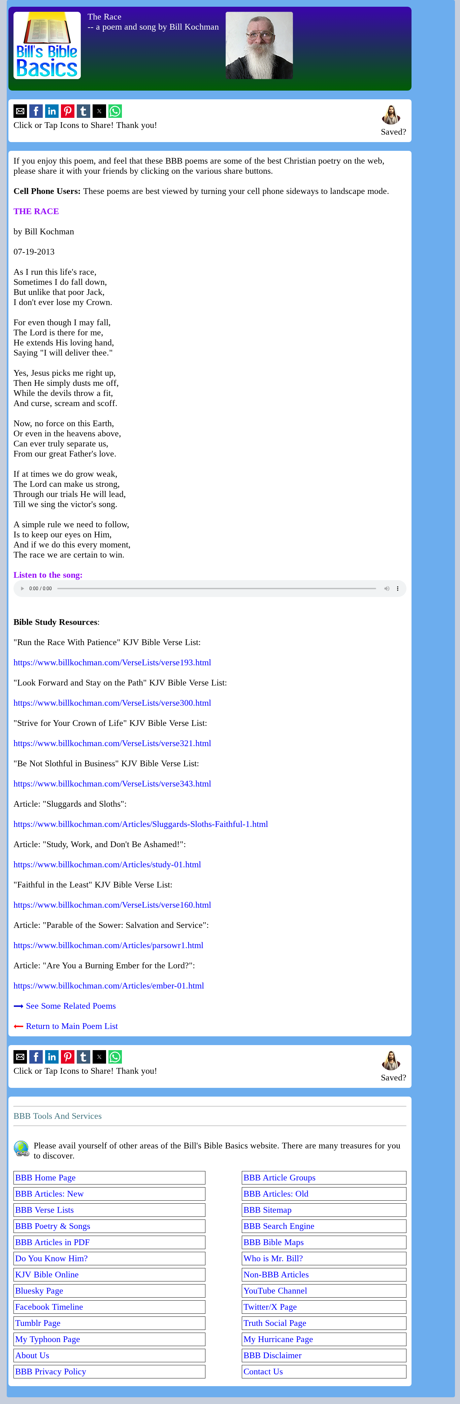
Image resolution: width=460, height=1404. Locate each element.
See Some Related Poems (71, 1006)
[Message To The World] (391, 122)
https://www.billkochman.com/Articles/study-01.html (107, 864)
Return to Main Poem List (72, 1026)
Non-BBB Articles (276, 1274)
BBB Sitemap (267, 1210)
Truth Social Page (274, 1323)
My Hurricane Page (278, 1339)
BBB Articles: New (49, 1194)
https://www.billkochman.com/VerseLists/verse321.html (112, 743)
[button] (20, 111)
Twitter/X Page (270, 1307)
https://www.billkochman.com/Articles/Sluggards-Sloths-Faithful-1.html (140, 824)
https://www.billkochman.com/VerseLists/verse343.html (112, 784)
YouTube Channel (275, 1291)
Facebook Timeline (49, 1307)
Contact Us (263, 1371)
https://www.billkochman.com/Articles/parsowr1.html (108, 945)
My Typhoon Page (47, 1339)
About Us (32, 1355)
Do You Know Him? (51, 1258)
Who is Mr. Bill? (273, 1258)
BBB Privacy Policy (50, 1371)
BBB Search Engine (279, 1226)
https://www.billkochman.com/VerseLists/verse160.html (112, 905)
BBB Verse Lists (44, 1210)
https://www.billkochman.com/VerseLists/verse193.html (112, 662)
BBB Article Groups (279, 1177)
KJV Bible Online (47, 1274)
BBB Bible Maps (273, 1242)
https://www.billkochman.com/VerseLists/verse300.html (112, 703)
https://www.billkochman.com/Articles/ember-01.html (108, 986)
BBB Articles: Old (275, 1194)
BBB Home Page (45, 1177)
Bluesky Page (39, 1291)
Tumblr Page (38, 1323)
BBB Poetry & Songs (52, 1226)
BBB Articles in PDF (52, 1242)
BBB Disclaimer (272, 1355)
